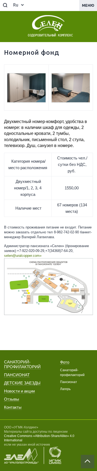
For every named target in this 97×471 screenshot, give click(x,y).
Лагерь (65, 389)
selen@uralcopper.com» (22, 256)
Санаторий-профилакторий (72, 372)
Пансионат (68, 382)
